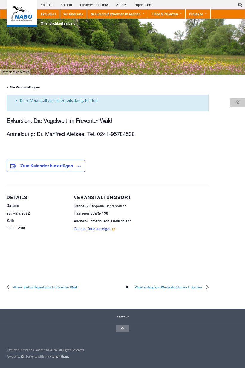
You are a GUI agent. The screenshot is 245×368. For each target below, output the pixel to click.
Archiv (121, 4)
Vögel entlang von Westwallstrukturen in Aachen (169, 287)
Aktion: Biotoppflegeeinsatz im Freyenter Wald (44, 287)
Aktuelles (48, 14)
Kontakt (47, 4)
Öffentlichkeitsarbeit (58, 23)
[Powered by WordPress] (22, 356)
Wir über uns (73, 14)
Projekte (196, 14)
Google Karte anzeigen (92, 228)
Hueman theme (59, 356)
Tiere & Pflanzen (164, 14)
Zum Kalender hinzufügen (46, 166)
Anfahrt (66, 4)
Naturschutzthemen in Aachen (116, 14)
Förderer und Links (94, 4)
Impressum (142, 4)
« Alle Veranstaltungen (23, 87)
